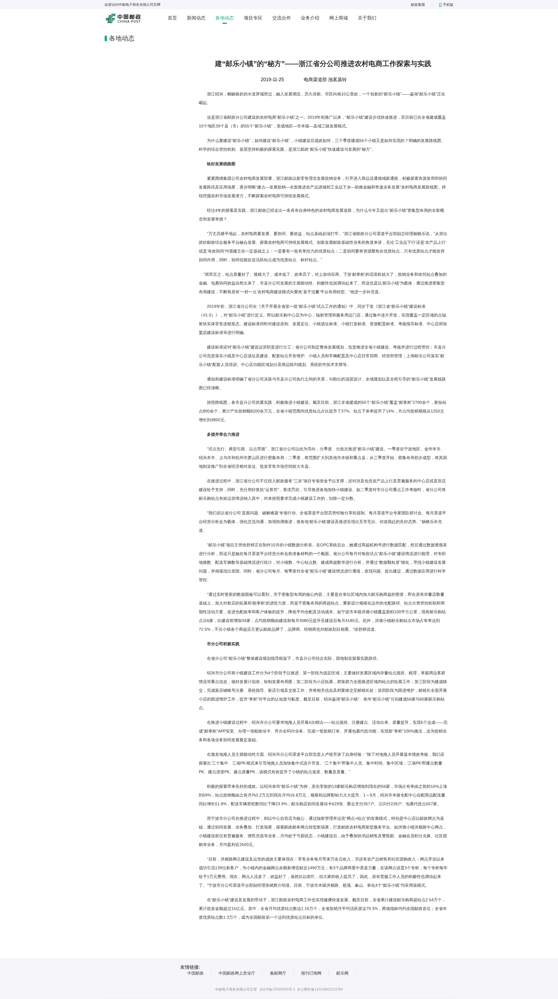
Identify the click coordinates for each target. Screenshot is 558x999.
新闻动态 (196, 17)
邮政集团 (418, 5)
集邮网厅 (278, 973)
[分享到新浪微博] (424, 77)
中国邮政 (195, 973)
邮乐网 (342, 973)
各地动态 (224, 17)
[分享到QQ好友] (442, 77)
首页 (172, 17)
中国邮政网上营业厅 (237, 973)
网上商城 (338, 17)
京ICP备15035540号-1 (277, 989)
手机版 (448, 5)
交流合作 (281, 17)
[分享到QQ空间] (415, 77)
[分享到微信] (433, 77)
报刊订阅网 (311, 973)
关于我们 (367, 17)
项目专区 (253, 17)
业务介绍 (310, 17)
